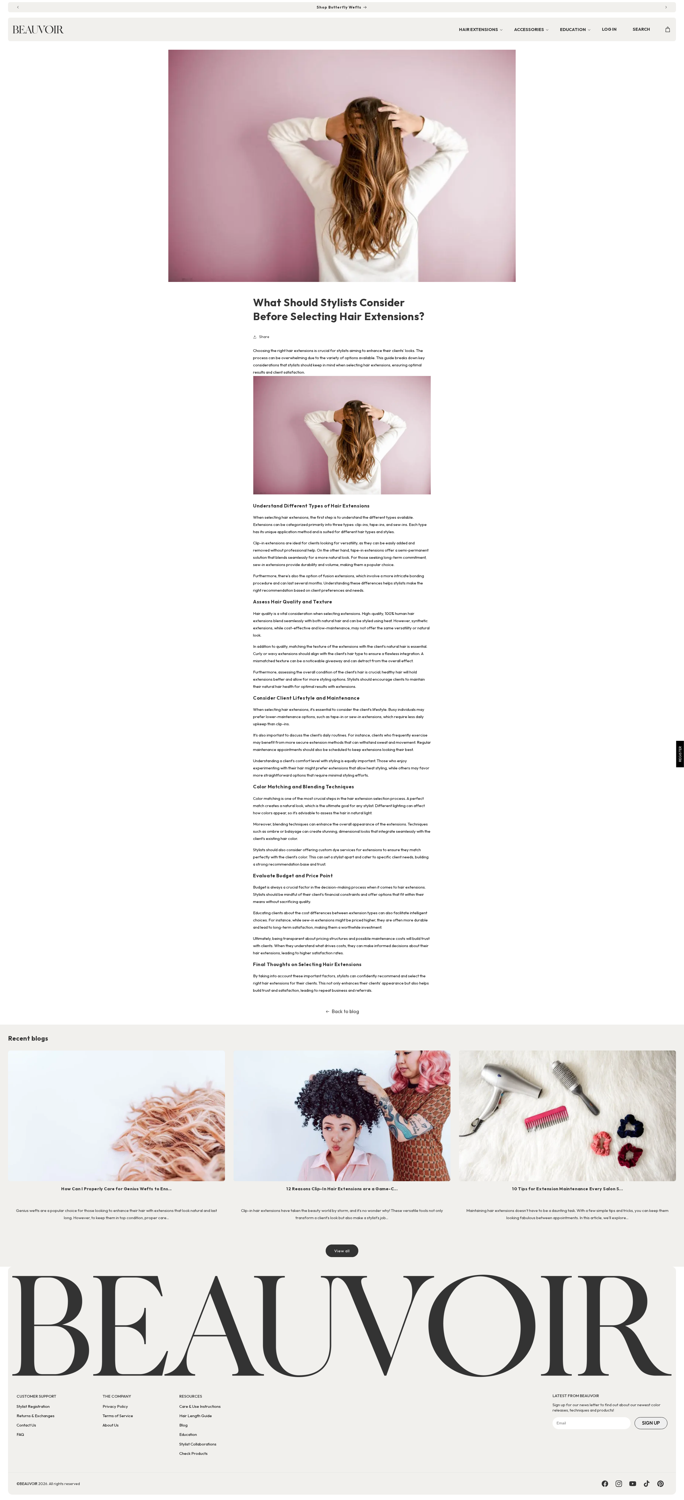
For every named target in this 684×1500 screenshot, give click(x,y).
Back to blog (345, 1011)
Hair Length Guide (195, 1415)
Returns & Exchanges (36, 1415)
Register (680, 754)
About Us (111, 1425)
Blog (183, 1425)
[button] (479, 30)
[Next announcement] (666, 7)
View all (342, 1250)
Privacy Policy (115, 1406)
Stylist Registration (33, 1406)
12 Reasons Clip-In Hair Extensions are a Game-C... (342, 1188)
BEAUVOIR (28, 1483)
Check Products (193, 1453)
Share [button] (264, 336)
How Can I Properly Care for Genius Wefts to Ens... (116, 1188)
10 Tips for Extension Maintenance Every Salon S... (567, 1188)
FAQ (20, 1434)
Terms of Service (118, 1415)
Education (188, 1434)
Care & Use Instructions (200, 1406)
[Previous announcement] (18, 7)
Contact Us (26, 1425)
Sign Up (651, 1423)
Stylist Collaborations (197, 1444)
